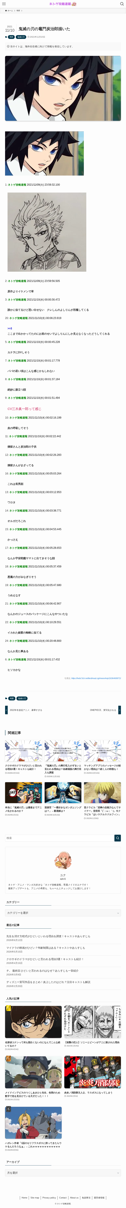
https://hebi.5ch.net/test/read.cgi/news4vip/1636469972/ (96, 678)
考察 (11, 37)
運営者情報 (99, 1197)
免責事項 (86, 1197)
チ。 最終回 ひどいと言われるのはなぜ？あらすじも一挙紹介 (42, 972)
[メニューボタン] (4, 4)
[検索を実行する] (117, 838)
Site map (35, 1197)
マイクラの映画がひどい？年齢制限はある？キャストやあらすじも (45, 949)
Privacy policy (49, 1197)
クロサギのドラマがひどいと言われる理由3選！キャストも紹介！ (45, 961)
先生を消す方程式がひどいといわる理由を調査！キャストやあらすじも (48, 938)
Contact (63, 1197)
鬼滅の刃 (21, 37)
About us (74, 1197)
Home (24, 1197)
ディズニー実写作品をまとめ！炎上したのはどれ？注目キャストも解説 (48, 984)
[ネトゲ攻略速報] (63, 4)
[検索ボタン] (122, 4)
